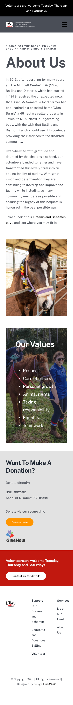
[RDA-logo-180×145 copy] (20, 23)
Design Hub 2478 (44, 684)
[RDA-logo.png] (11, 599)
